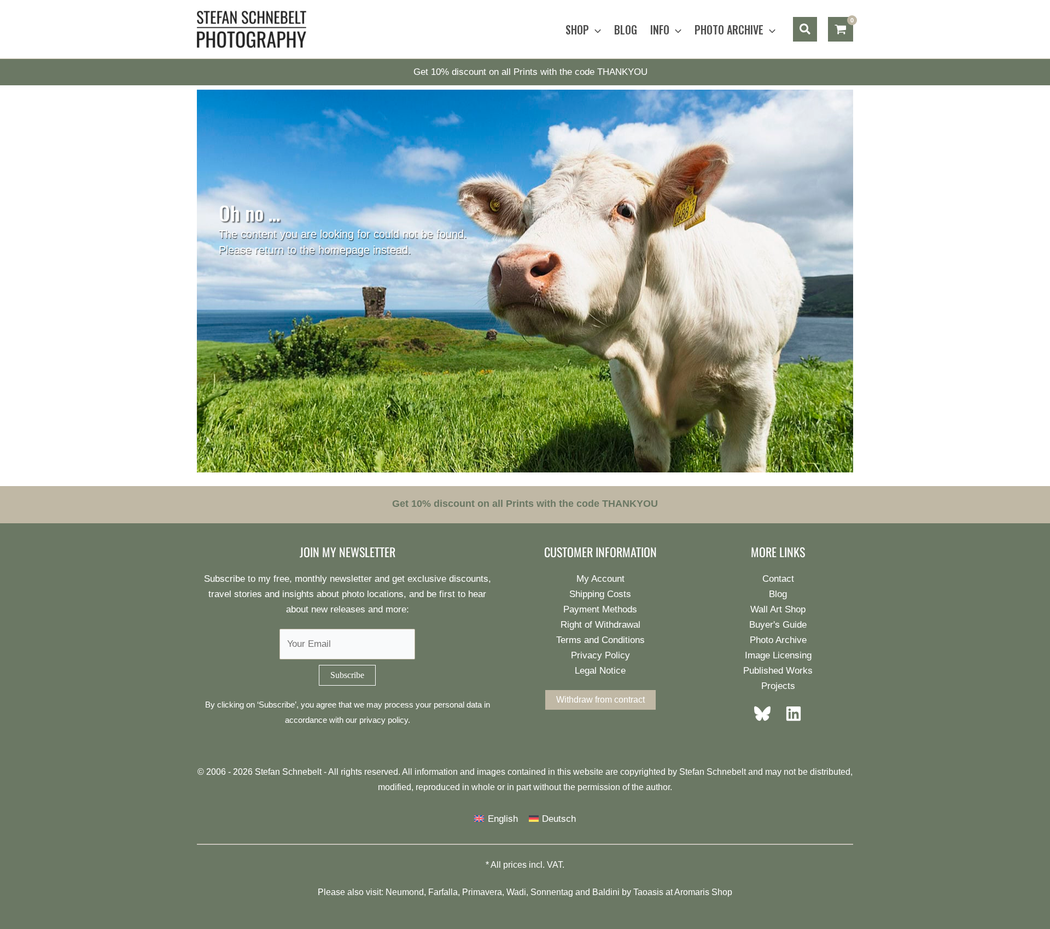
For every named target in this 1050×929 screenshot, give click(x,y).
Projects (778, 686)
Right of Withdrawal (600, 625)
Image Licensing (778, 655)
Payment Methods (600, 609)
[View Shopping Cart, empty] (840, 29)
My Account (600, 579)
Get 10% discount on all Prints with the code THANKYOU (530, 72)
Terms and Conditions (600, 640)
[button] (595, 29)
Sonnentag (551, 892)
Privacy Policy (600, 655)
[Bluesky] (765, 713)
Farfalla (443, 892)
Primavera (482, 892)
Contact (778, 579)
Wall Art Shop (778, 609)
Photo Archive (778, 640)
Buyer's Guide (778, 625)
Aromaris (691, 892)
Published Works (778, 670)
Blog (778, 594)
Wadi (516, 892)
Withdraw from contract (600, 699)
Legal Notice (600, 670)
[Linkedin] (790, 713)
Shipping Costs (600, 594)
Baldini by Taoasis (627, 892)
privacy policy (383, 719)
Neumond (405, 892)
